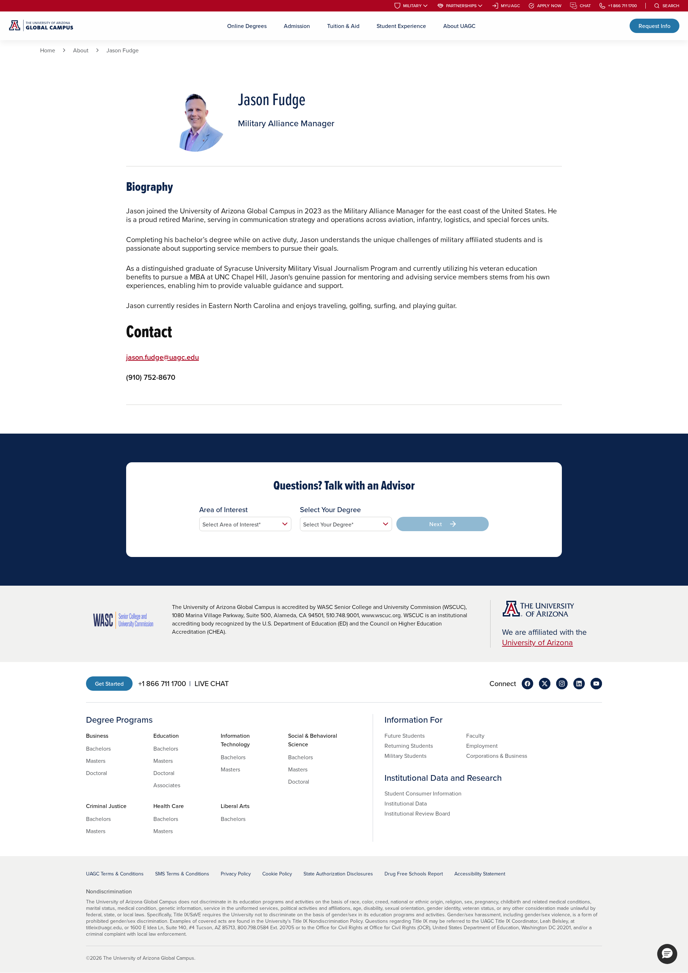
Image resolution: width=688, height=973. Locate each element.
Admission (297, 26)
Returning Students (408, 746)
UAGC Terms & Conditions (115, 873)
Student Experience (401, 26)
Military (412, 6)
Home (47, 50)
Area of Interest (223, 509)
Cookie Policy (277, 873)
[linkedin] (579, 683)
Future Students (404, 736)
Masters (95, 761)
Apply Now (549, 6)
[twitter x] (544, 683)
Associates (166, 785)
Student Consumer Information (423, 793)
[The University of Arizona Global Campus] (41, 26)
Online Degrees (247, 26)
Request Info (654, 26)
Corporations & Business (496, 756)
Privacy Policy (236, 873)
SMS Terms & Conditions (182, 873)
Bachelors (98, 748)
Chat (585, 6)
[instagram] (562, 683)
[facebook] (527, 683)
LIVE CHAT (212, 683)
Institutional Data (405, 803)
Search (671, 6)
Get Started (109, 684)
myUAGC (510, 6)
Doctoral (96, 773)
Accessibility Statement (479, 873)
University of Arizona (537, 642)
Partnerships (461, 6)
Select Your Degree (330, 509)
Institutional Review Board (417, 813)
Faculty (475, 736)
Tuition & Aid (343, 26)
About (81, 50)
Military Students (405, 756)
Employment (482, 746)
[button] (667, 954)
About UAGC (459, 26)
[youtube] (596, 683)
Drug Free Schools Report (413, 873)
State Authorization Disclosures (338, 873)
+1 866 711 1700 (622, 6)
